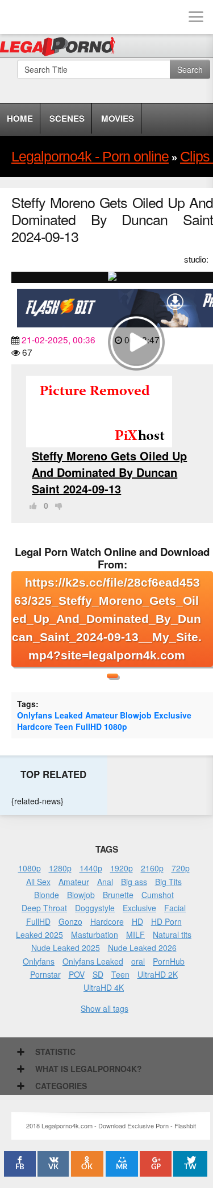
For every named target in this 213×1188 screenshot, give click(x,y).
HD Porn (166, 921)
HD (137, 921)
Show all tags (104, 1008)
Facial (175, 907)
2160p (152, 868)
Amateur (101, 715)
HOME (20, 118)
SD (98, 974)
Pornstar (45, 974)
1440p (91, 868)
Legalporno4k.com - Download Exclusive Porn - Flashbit (61, 48)
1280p (60, 868)
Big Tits (168, 881)
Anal (105, 881)
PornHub (169, 961)
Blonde (46, 894)
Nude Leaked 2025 (65, 947)
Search (190, 69)
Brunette (118, 894)
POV (77, 974)
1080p (115, 726)
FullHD (89, 726)
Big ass (134, 881)
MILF (135, 934)
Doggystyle (95, 907)
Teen (64, 726)
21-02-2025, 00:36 (58, 339)
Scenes (67, 118)
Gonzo (70, 921)
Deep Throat (44, 907)
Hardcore (34, 726)
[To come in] (51, 17)
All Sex (38, 881)
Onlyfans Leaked (50, 715)
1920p (121, 868)
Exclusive (172, 715)
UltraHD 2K (157, 974)
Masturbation (94, 934)
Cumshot (157, 894)
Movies (117, 118)
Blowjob (136, 715)
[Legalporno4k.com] (17, 17)
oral (138, 961)
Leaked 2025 (39, 934)
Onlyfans (39, 961)
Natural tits (172, 934)
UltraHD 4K (103, 987)
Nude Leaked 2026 (142, 947)
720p (181, 868)
